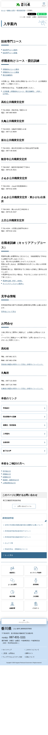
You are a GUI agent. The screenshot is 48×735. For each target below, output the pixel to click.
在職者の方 (7, 477)
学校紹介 (6, 408)
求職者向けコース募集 (11, 72)
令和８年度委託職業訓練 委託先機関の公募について (24, 525)
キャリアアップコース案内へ (13, 284)
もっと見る (9, 555)
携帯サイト (29, 653)
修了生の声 (7, 451)
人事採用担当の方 (9, 483)
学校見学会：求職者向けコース (16, 549)
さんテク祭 (9, 543)
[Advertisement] (24, 694)
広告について (29, 657)
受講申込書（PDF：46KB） (13, 281)
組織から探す (11, 10)
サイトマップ (7, 650)
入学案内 (6, 434)
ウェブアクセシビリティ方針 (12, 657)
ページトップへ (24, 622)
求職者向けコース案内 (11, 69)
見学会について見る (8, 311)
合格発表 (6, 442)
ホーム (3, 10)
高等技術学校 (21, 10)
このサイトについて (32, 650)
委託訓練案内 (7, 75)
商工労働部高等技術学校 (12, 500)
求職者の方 (7, 474)
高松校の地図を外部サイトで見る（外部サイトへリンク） (22, 364)
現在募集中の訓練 (9, 417)
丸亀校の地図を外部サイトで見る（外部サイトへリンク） (22, 388)
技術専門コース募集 (10, 53)
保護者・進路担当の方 (11, 480)
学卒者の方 (7, 471)
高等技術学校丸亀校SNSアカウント (18, 537)
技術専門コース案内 (10, 50)
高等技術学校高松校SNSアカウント (18, 531)
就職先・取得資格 (9, 425)
